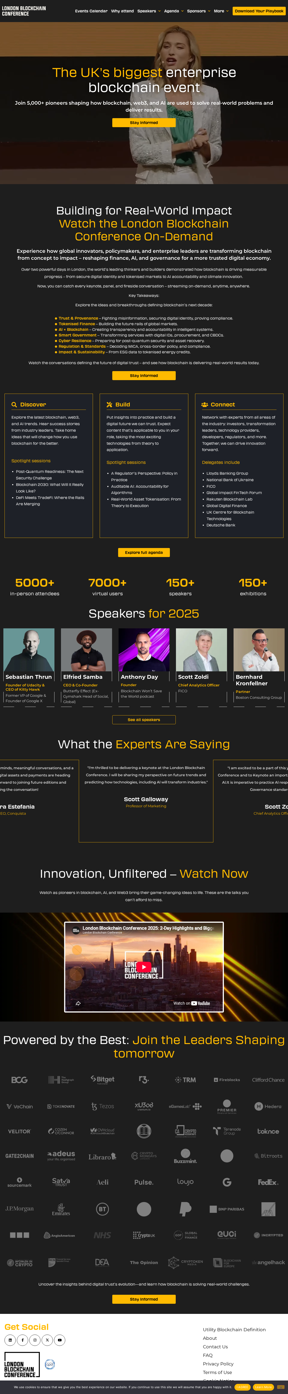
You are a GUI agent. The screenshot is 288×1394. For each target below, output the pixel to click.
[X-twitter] (47, 1340)
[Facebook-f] (22, 1340)
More (219, 11)
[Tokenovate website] (268, 1131)
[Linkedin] (10, 1340)
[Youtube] (59, 1340)
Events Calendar (91, 11)
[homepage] (24, 11)
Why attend (122, 11)
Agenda (171, 11)
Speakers (146, 11)
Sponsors (196, 11)
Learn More (263, 1387)
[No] (281, 1387)
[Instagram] (34, 1340)
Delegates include (221, 462)
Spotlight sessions (31, 460)
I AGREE (242, 1387)
